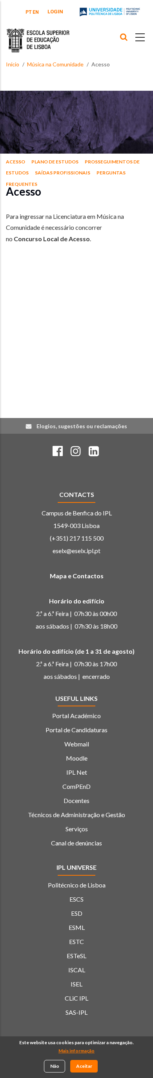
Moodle (76, 758)
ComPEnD (76, 786)
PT (29, 12)
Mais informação (76, 1051)
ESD (76, 913)
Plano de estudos (54, 162)
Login (55, 12)
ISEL (76, 984)
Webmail (76, 744)
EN (36, 12)
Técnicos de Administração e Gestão (76, 814)
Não (54, 1066)
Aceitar (84, 1066)
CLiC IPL (76, 998)
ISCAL (76, 970)
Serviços (77, 828)
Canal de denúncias (76, 843)
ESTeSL (76, 955)
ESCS (76, 899)
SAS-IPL (76, 1012)
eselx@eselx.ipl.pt (76, 550)
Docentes (76, 800)
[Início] (38, 34)
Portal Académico (76, 715)
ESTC (76, 941)
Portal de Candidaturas (76, 729)
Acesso (15, 162)
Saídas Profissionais (62, 173)
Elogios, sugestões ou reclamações (81, 426)
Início (12, 64)
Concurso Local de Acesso (52, 238)
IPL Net (76, 772)
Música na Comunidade (55, 64)
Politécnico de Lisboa (77, 885)
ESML (77, 927)
